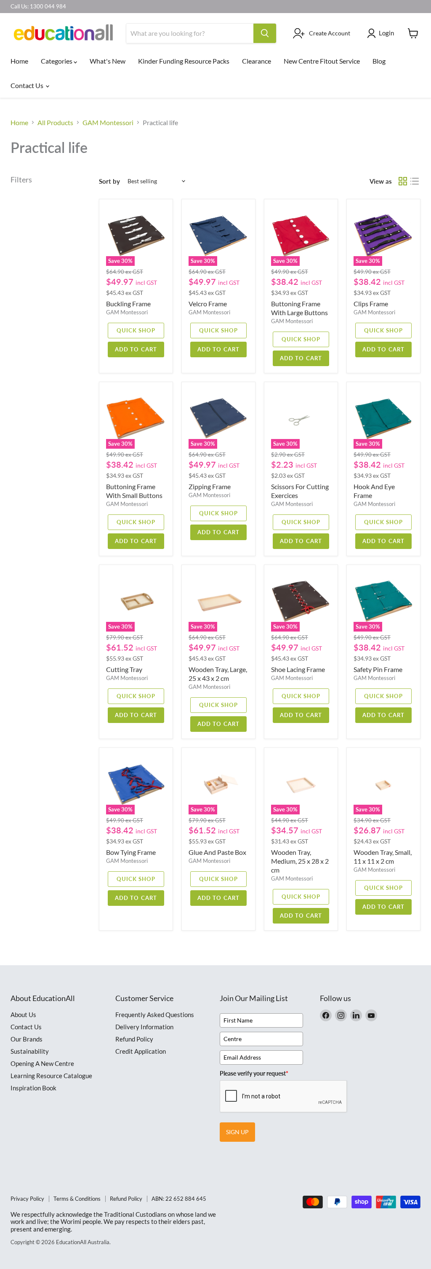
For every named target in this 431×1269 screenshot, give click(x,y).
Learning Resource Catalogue (51, 1075)
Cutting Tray (124, 669)
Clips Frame (371, 304)
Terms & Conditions (77, 1198)
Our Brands (27, 1039)
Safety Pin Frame (378, 669)
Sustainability (30, 1051)
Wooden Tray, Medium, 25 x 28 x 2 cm (300, 861)
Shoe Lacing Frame (298, 669)
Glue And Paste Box (217, 852)
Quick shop (136, 330)
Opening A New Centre (42, 1063)
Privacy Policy (27, 1198)
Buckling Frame (128, 304)
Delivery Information (144, 1027)
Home (19, 61)
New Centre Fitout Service (322, 61)
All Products (55, 122)
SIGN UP (237, 1131)
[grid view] (403, 181)
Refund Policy (134, 1039)
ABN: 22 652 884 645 (179, 1198)
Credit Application (140, 1051)
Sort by (109, 181)
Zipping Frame (210, 486)
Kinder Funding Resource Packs (183, 61)
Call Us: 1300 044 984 (38, 6)
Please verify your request (254, 1073)
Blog (379, 61)
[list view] (414, 181)
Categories (57, 61)
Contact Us (28, 85)
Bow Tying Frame (131, 852)
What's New (107, 61)
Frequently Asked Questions (154, 1014)
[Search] (264, 33)
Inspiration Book (33, 1088)
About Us (23, 1014)
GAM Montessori (107, 122)
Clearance (256, 61)
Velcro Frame (208, 304)
